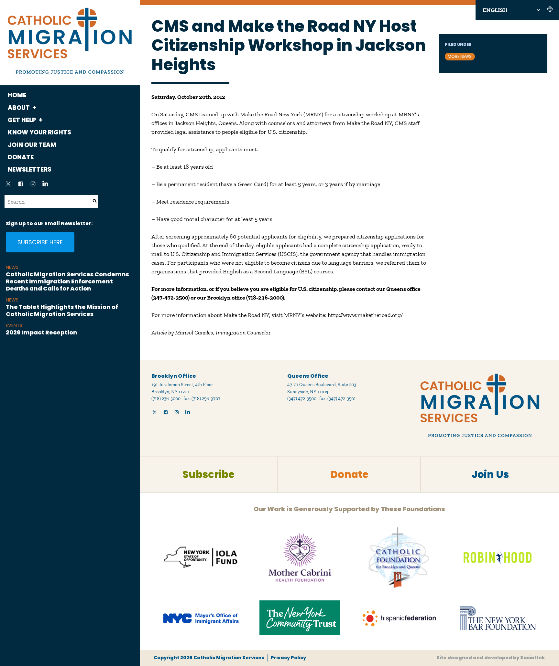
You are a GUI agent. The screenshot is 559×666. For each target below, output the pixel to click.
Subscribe (208, 474)
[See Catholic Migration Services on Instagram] (33, 185)
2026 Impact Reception (41, 332)
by (490, 657)
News (12, 267)
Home (17, 95)
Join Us (490, 474)
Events (14, 325)
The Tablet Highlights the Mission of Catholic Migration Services (62, 310)
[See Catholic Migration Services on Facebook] (21, 185)
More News (460, 56)
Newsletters (29, 169)
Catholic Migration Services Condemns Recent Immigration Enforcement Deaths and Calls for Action (67, 281)
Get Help (22, 120)
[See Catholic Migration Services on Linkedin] (45, 185)
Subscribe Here (40, 242)
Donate (21, 157)
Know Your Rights (39, 132)
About (19, 107)
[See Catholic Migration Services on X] (8, 185)
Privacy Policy (288, 657)
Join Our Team (32, 145)
